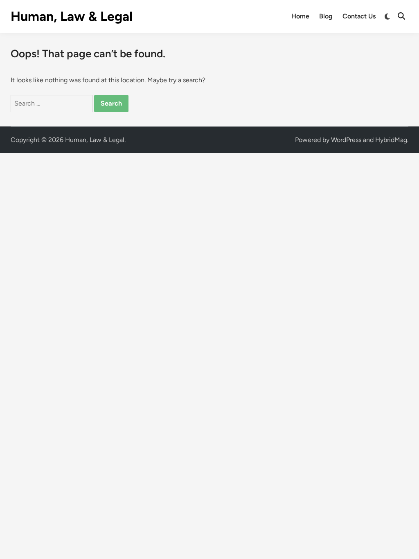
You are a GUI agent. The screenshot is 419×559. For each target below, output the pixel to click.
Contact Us (359, 16)
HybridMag (391, 140)
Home (300, 16)
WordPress (346, 140)
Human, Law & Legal (72, 16)
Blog (326, 16)
